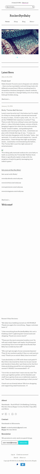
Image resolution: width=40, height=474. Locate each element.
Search (16, 457)
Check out (25, 2)
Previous (3, 41)
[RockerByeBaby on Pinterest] (16, 414)
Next (37, 41)
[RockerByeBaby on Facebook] (6, 414)
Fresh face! (6, 81)
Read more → (6, 99)
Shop (16, 21)
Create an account (22, 454)
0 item (16, 2)
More (32, 21)
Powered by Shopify (30, 460)
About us (22, 457)
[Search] (33, 7)
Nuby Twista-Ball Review (12, 110)
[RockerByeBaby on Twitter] (3, 414)
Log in (13, 454)
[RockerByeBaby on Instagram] (12, 414)
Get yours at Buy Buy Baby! (11, 170)
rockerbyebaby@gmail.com (16, 427)
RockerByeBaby (20, 15)
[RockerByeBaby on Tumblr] (9, 414)
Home (7, 21)
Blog (23, 21)
